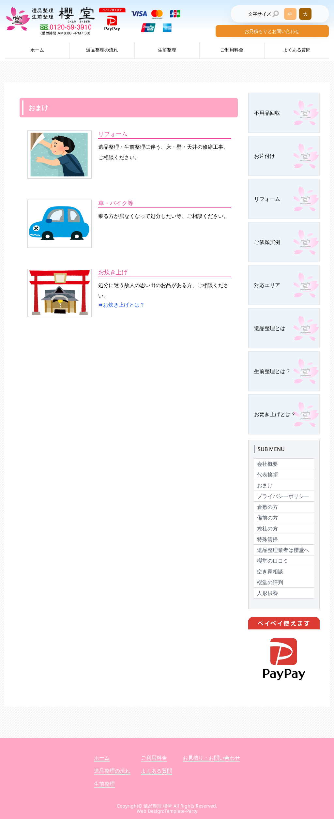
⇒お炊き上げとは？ (121, 304)
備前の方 (267, 517)
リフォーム (267, 199)
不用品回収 (267, 112)
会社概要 (267, 463)
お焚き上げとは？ (275, 414)
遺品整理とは (269, 328)
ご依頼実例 (267, 242)
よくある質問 (297, 50)
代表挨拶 (267, 474)
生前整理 (167, 50)
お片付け (264, 155)
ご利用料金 (231, 50)
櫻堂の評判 (270, 582)
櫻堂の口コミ (272, 560)
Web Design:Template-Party (167, 811)
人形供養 (267, 593)
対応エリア (267, 285)
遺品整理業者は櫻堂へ (283, 550)
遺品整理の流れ (102, 50)
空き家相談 (270, 571)
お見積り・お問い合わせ (211, 757)
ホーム (37, 50)
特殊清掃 (267, 539)
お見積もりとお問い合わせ (272, 31)
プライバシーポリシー (283, 496)
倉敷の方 (267, 506)
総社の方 (267, 528)
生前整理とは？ (272, 371)
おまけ (265, 485)
